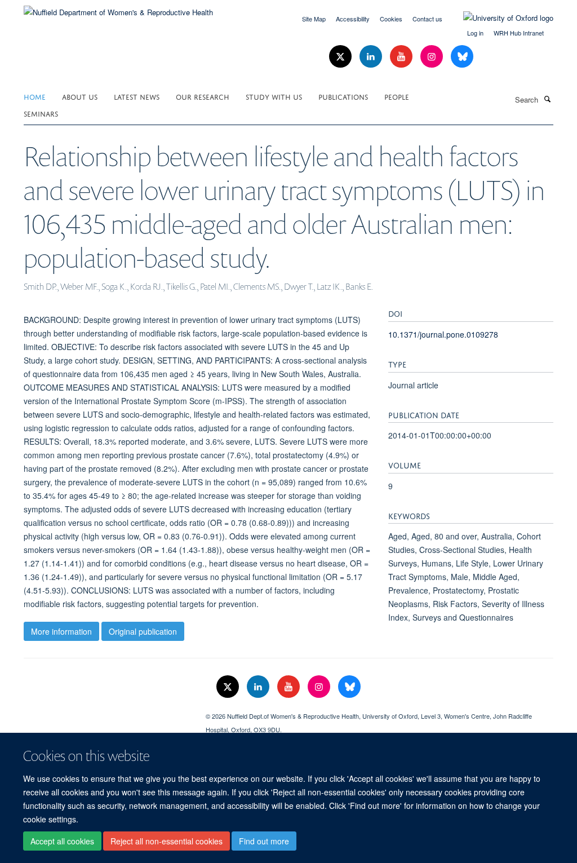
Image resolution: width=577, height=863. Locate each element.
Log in (475, 32)
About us (79, 96)
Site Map (314, 18)
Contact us (427, 18)
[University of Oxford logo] (499, 18)
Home (35, 96)
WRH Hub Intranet (519, 32)
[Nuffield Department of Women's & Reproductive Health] (118, 8)
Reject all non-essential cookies (166, 841)
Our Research (202, 96)
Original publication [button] (143, 631)
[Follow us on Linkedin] (371, 56)
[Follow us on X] (341, 56)
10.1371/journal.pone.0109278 (443, 334)
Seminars (41, 113)
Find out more (264, 841)
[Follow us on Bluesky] (462, 56)
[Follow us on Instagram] (432, 56)
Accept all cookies (62, 841)
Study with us (274, 96)
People (396, 96)
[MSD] (106, 712)
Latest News (136, 96)
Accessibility (353, 18)
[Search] (547, 98)
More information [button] (61, 631)
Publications (343, 96)
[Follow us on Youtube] (402, 56)
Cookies (391, 18)
